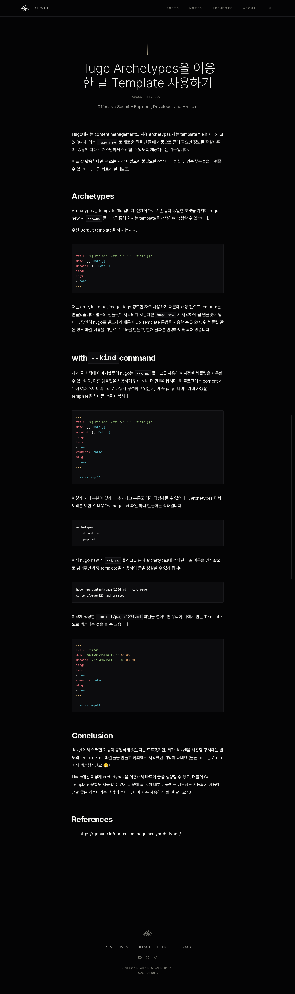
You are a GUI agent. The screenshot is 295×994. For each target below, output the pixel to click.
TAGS (108, 947)
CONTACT (142, 947)
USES (123, 947)
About (249, 8)
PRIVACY (183, 947)
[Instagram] (155, 957)
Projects (223, 8)
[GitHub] (140, 957)
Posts (173, 8)
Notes (195, 8)
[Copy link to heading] (119, 196)
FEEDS (163, 947)
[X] (147, 957)
